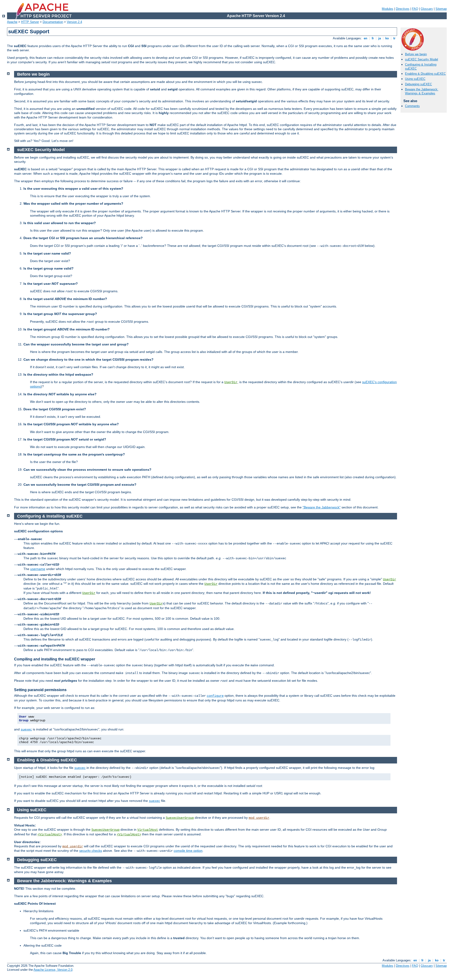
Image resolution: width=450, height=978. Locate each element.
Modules (387, 9)
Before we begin (416, 54)
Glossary (427, 9)
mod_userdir (259, 818)
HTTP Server (30, 22)
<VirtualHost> (50, 834)
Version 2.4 (74, 22)
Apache (12, 22)
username (37, 569)
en (365, 38)
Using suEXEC (415, 79)
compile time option (188, 850)
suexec (26, 729)
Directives (402, 9)
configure (215, 696)
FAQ (415, 9)
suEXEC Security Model (421, 59)
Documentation (53, 22)
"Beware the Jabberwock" (322, 507)
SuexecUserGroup (180, 818)
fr (373, 38)
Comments (412, 106)
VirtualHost (147, 830)
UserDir (230, 382)
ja (379, 38)
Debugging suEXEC (418, 84)
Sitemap (441, 9)
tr (394, 38)
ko (387, 38)
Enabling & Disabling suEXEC (425, 73)
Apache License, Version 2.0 (53, 969)
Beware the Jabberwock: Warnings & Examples (421, 91)
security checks (90, 850)
